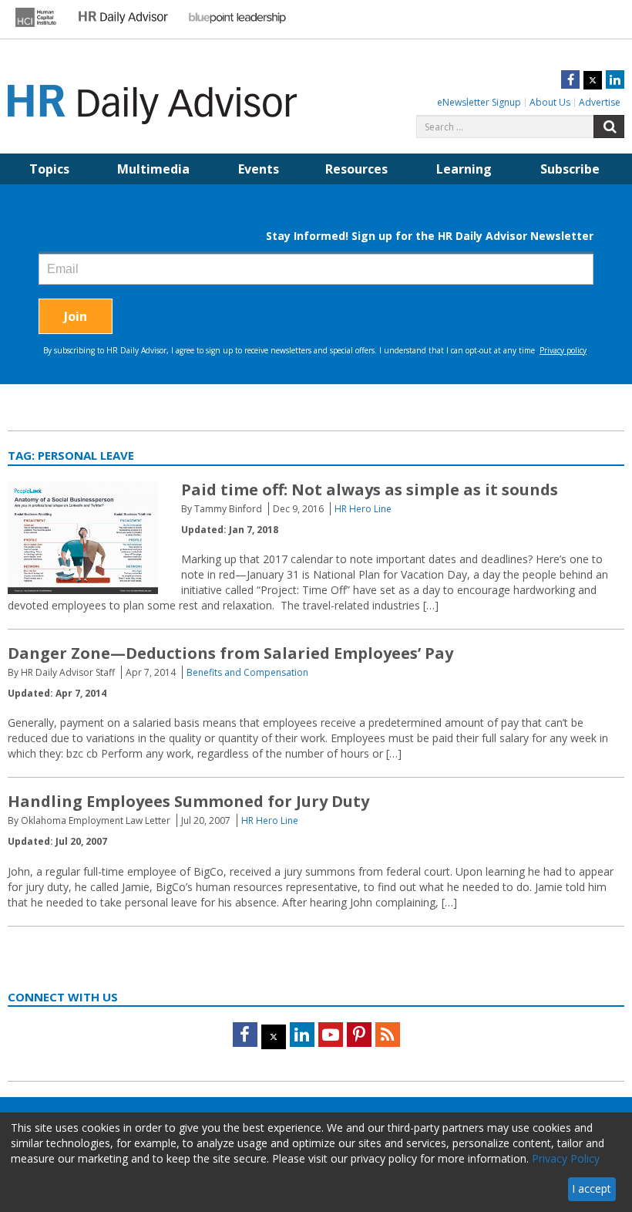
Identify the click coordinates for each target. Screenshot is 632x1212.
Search (608, 126)
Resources (356, 168)
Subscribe (570, 168)
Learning (464, 168)
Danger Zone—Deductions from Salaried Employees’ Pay (230, 653)
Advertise (599, 102)
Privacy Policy (566, 1158)
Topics (49, 168)
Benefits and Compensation (247, 672)
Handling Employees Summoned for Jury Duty (188, 801)
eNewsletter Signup (479, 102)
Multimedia (153, 168)
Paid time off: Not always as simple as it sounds (369, 489)
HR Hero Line (363, 508)
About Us (549, 102)
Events (258, 168)
